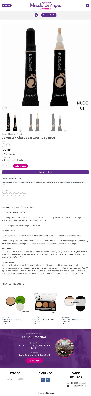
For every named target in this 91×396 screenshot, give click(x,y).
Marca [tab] (32, 207)
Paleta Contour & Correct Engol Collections (43, 321)
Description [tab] (6, 207)
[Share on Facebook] (8, 194)
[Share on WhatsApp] (4, 194)
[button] (7, 5)
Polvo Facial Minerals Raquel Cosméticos (12, 321)
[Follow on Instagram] (48, 380)
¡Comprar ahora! (45, 172)
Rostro (21, 134)
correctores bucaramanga (66, 182)
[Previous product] (8, 145)
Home (4, 134)
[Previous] (6, 67)
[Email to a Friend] (16, 194)
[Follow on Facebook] (43, 380)
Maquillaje (12, 134)
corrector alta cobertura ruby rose (37, 182)
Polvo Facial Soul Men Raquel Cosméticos (72, 321)
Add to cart (20, 166)
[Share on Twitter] (12, 194)
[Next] (85, 67)
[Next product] (3, 145)
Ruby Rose (6, 190)
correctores (53, 182)
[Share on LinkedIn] (24, 194)
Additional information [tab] (20, 207)
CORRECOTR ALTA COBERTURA (15, 182)
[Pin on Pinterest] (20, 194)
